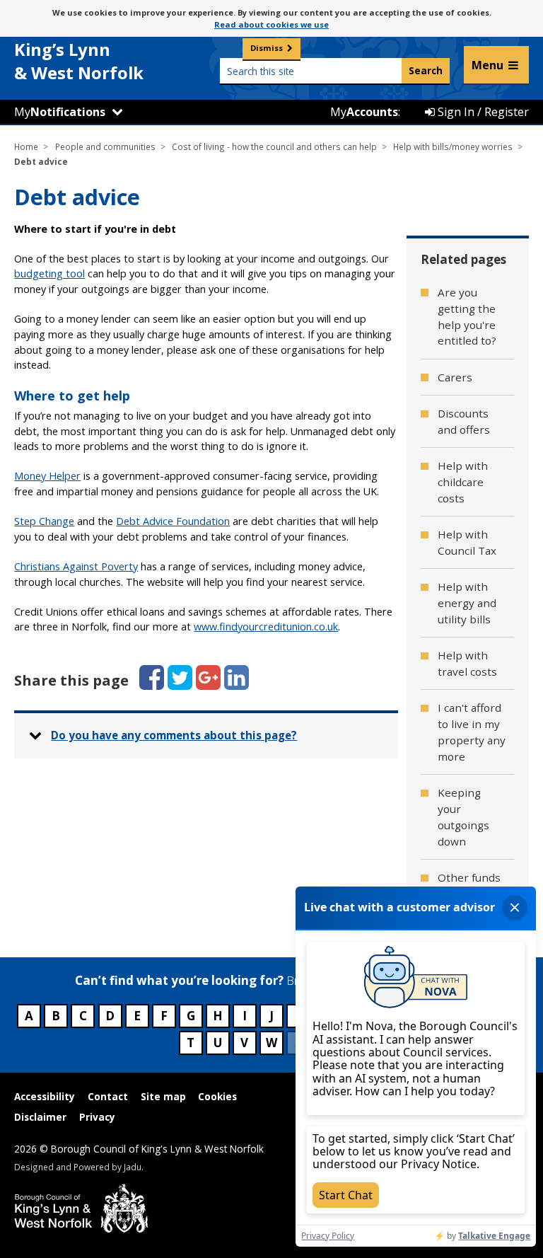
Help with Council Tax (467, 542)
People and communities (105, 146)
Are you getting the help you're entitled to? (467, 316)
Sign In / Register (482, 112)
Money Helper (47, 476)
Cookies (217, 1096)
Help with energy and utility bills (467, 602)
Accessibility (44, 1096)
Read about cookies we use (271, 24)
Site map (163, 1096)
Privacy (97, 1117)
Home (26, 146)
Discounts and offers (464, 421)
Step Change (44, 521)
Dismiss (266, 47)
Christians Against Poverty (76, 566)
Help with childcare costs (463, 481)
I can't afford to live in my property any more (472, 731)
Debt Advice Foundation (173, 521)
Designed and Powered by (77, 1166)
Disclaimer (40, 1117)
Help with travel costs (467, 663)
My (59, 112)
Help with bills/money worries (453, 146)
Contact (108, 1096)
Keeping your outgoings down (463, 816)
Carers (455, 377)
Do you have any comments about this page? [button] (174, 735)
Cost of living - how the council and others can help (274, 146)
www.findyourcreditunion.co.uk (266, 626)
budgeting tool (49, 273)
